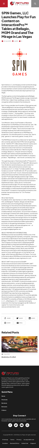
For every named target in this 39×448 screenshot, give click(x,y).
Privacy (19, 439)
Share (9, 318)
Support (33, 443)
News (3, 396)
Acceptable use (29, 439)
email (21, 322)
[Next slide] (34, 341)
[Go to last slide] (5, 341)
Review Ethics (14, 443)
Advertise (24, 443)
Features (5, 399)
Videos (4, 410)
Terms (12, 439)
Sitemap (5, 439)
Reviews (4, 403)
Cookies (5, 443)
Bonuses (4, 406)
